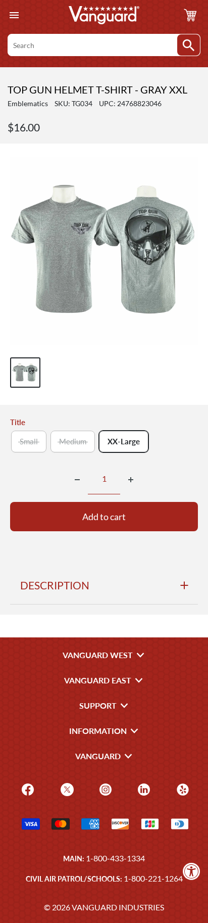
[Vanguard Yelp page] (181, 788)
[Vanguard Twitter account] (66, 788)
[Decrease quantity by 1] (77, 479)
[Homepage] (104, 15)
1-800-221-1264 (153, 878)
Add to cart (104, 516)
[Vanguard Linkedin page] (142, 788)
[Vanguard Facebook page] (26, 788)
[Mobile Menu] (14, 15)
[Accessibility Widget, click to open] (191, 871)
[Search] (188, 45)
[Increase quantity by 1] (130, 479)
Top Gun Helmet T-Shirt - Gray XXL (97, 89)
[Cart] (190, 15)
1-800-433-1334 (115, 858)
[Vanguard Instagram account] (104, 788)
